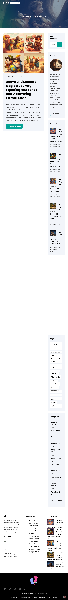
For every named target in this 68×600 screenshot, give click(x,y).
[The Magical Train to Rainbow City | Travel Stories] (53, 181)
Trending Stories (54, 484)
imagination (53, 380)
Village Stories (56, 501)
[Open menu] (22, 3)
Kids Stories (11, 3)
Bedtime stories (56, 352)
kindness (54, 388)
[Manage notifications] (64, 597)
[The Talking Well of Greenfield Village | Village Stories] (53, 206)
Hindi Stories (56, 443)
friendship (55, 377)
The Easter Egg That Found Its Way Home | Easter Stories (56, 160)
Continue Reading (14, 126)
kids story (55, 384)
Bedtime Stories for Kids (55, 358)
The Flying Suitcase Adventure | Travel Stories (56, 238)
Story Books (55, 471)
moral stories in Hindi (55, 391)
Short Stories (56, 464)
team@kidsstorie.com (11, 545)
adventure (55, 346)
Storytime (53, 402)
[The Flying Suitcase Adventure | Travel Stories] (53, 233)
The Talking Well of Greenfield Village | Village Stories (56, 212)
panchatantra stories (55, 395)
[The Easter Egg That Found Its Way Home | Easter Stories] (53, 156)
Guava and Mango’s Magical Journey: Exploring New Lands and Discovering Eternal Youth (21, 90)
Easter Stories (56, 437)
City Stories (55, 431)
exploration (54, 373)
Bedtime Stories (54, 423)
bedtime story (54, 366)
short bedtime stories (54, 398)
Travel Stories (21, 77)
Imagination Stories (55, 451)
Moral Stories (56, 458)
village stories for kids (55, 405)
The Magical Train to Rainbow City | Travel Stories (56, 185)
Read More (55, 113)
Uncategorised (56, 493)
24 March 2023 (10, 77)
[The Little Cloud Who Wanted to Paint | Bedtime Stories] (53, 131)
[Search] (59, 44)
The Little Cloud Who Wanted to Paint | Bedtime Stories (56, 135)
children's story (54, 370)
